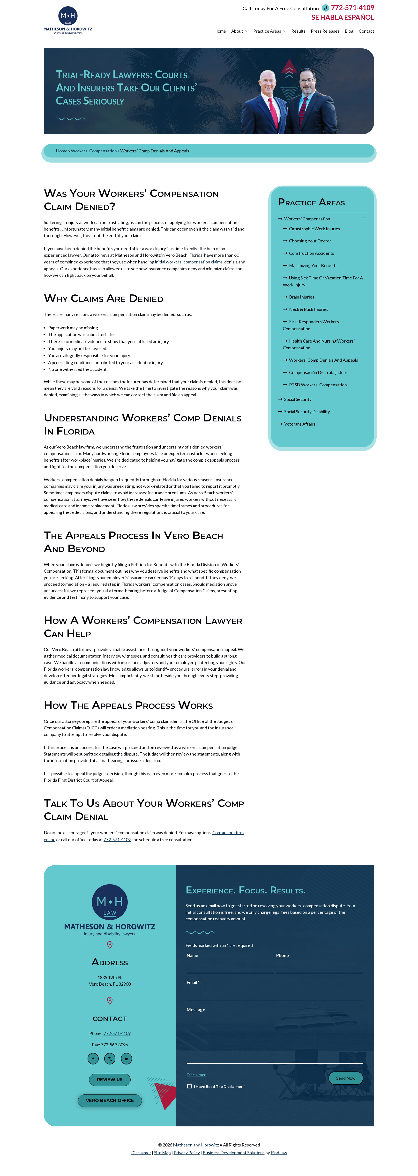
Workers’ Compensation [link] (307, 218)
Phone (282, 955)
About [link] (237, 31)
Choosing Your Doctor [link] (310, 240)
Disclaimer (196, 1074)
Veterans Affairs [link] (299, 424)
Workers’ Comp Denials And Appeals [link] (323, 360)
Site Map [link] (162, 1152)
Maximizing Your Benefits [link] (313, 265)
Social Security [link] (298, 399)
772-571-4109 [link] (352, 7)
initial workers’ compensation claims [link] (189, 261)
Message (196, 1009)
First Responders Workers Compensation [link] (311, 325)
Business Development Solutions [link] (234, 1152)
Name (192, 955)
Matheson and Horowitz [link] (196, 1144)
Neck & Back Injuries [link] (308, 309)
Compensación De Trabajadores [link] (319, 372)
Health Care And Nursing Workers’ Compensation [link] (319, 344)
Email (193, 982)
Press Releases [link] (325, 31)
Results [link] (298, 31)
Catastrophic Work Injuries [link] (314, 228)
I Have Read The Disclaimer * (219, 1086)
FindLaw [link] (279, 1152)
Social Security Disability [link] (307, 411)
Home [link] (220, 31)
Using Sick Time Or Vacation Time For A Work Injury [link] (323, 281)
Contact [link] (366, 31)
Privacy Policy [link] (187, 1152)
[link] (68, 20)
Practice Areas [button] (267, 31)
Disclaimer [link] (141, 1152)
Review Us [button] (110, 1079)
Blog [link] (349, 31)
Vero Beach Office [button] (110, 1100)
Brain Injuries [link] (301, 297)
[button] (93, 1058)
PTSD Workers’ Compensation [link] (318, 384)
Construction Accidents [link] (311, 253)
